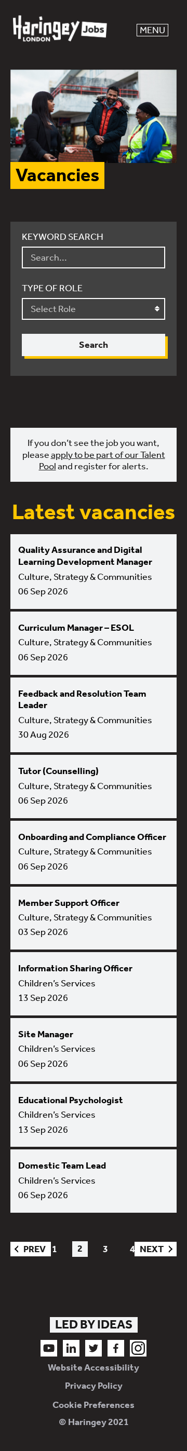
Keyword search (62, 236)
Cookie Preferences (93, 1404)
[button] (152, 29)
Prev (28, 1249)
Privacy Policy (94, 1385)
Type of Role (52, 288)
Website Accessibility (93, 1367)
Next (149, 1249)
